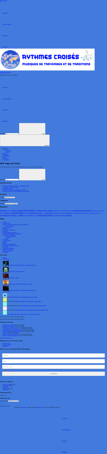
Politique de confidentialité (9, 244)
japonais (44, 213)
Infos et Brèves (6, 155)
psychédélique (12, 215)
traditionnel (42, 215)
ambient (14, 210)
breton (39, 210)
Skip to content (3, 0)
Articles (4, 153)
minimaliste (57, 213)
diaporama (5, 231)
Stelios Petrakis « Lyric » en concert (11, 328)
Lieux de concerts (10, 225)
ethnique (7, 213)
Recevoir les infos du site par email (11, 245)
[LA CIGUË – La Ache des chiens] (6, 271)
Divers (4, 387)
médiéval (86, 213)
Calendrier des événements (9, 229)
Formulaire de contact (11, 236)
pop (97, 213)
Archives (2, 197)
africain (9, 210)
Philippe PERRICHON (12, 314)
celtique (44, 210)
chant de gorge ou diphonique (60, 210)
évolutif (68, 215)
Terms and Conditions (8, 249)
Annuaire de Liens (7, 227)
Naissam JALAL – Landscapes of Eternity (29, 314)
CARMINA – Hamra (8, 188)
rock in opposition (28, 215)
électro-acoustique (60, 215)
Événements (6, 158)
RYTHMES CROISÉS (5, 72)
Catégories (2, 203)
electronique (87, 210)
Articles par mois (4, 401)
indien (40, 213)
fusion (27, 213)
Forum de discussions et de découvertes (12, 233)
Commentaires (6, 259)
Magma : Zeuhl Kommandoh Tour (11, 335)
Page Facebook (6, 343)
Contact (7, 152)
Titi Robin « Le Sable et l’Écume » (11, 327)
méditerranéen (81, 213)
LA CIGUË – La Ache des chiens (10, 187)
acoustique (3, 210)
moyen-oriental (64, 213)
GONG (4, 332)
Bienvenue (5, 228)
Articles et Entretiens (7, 384)
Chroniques (5, 154)
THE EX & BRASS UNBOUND (11, 334)
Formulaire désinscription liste (10, 232)
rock (21, 215)
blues (36, 210)
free (24, 213)
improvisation (33, 213)
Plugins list (5, 252)
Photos (4, 157)
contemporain (77, 210)
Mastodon (5, 346)
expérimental (14, 213)
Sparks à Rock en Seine (8, 326)
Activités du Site (6, 223)
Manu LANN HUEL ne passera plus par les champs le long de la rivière (31, 310)
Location (5, 241)
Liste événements (7, 240)
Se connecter (6, 159)
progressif (3, 215)
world (49, 215)
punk (18, 215)
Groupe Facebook (7, 344)
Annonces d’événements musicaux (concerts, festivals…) (16, 224)
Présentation (8, 150)
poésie (99, 213)
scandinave (35, 215)
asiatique (20, 210)
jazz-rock (52, 213)
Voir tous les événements (5, 338)
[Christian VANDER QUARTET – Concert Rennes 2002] (6, 265)
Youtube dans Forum (8, 250)
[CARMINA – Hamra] (6, 277)
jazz (47, 213)
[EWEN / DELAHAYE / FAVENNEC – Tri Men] (6, 284)
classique (69, 210)
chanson (50, 210)
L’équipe (8, 237)
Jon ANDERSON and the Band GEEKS (12, 331)
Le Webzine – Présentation (9, 235)
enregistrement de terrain (96, 210)
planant (94, 213)
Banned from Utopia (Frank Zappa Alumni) (13, 330)
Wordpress (24, 407)
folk (21, 213)
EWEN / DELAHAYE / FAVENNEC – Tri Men (14, 189)
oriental (90, 213)
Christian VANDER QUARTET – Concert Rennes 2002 (16, 186)
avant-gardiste (29, 210)
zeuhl (53, 215)
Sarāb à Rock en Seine (8, 325)
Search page (6, 246)
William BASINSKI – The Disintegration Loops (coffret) (16, 191)
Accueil (4, 148)
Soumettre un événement (8, 248)
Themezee (39, 407)
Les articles (5, 239)
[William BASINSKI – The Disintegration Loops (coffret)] (6, 290)
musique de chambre (73, 213)
